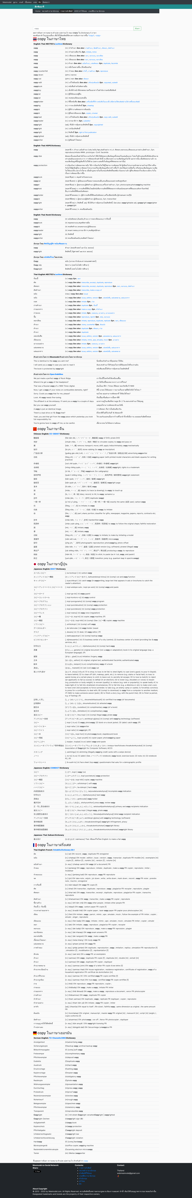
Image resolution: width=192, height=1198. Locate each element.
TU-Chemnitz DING (57, 1038)
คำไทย (82, 1181)
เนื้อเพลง (28, 2)
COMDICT (54, 768)
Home (37, 11)
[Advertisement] (96, 19)
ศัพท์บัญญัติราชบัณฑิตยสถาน (55, 243)
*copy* (91, 35)
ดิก (40, 2)
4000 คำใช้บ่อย (80, 11)
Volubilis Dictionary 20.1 (64, 850)
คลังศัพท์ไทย (49, 257)
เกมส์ (21, 2)
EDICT (53, 569)
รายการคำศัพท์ (66, 11)
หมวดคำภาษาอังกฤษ (50, 11)
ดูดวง (15, 2)
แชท (35, 2)
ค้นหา (137, 28)
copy (86, 1161)
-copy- (98, 35)
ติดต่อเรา (46, 2)
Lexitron (58, 44)
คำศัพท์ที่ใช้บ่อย (85, 1173)
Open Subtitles (56, 374)
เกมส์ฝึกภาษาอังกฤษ (97, 11)
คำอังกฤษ (83, 1178)
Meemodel (7, 2)
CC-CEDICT (54, 434)
